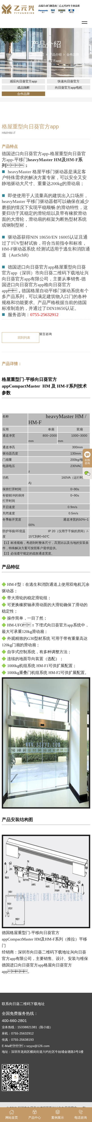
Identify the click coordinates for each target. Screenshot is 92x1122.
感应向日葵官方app (23, 81)
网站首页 (38, 54)
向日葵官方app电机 (68, 87)
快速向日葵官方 (68, 81)
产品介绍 (55, 54)
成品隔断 (23, 87)
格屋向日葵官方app (47, 61)
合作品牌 (73, 54)
